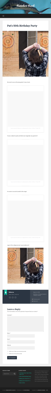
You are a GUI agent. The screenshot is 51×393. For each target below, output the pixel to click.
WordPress (26, 390)
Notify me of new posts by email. (15, 353)
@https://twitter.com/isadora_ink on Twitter (15, 297)
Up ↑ (47, 390)
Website (9, 345)
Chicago (40, 294)
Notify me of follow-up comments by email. (17, 351)
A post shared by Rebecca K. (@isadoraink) (19, 128)
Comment (9, 315)
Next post (35, 301)
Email (8, 339)
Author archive (10, 297)
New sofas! (22, 382)
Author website (13, 297)
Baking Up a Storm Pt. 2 (24, 378)
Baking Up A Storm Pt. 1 (25, 380)
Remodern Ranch (26, 5)
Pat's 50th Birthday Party (25, 376)
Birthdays (35, 294)
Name (8, 333)
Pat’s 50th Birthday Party (22, 25)
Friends (39, 295)
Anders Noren (41, 390)
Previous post (36, 299)
